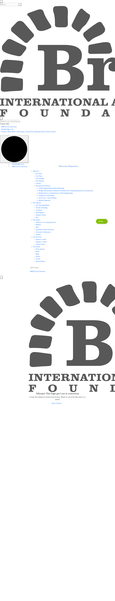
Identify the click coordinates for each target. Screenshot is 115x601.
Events (38, 259)
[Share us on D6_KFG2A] (93, 166)
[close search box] (1, 1)
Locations (39, 210)
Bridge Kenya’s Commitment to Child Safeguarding (56, 193)
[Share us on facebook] (0, 280)
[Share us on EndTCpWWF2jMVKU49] (0, 134)
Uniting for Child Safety (47, 195)
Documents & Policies (43, 186)
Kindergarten (40, 212)
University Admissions (43, 232)
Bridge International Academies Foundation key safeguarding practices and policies (66, 190)
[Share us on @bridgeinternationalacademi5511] (83, 166)
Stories (38, 256)
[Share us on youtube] (2, 280)
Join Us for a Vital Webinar (48, 198)
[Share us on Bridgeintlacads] (88, 166)
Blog (37, 254)
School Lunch (40, 244)
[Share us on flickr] (5, 280)
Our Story (39, 173)
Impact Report (40, 261)
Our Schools (37, 203)
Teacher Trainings (41, 208)
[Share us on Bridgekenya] (86, 166)
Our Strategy (40, 178)
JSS (37, 217)
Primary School (41, 215)
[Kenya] (63, 166)
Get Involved (37, 237)
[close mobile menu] (1, 277)
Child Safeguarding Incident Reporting (51, 188)
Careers (38, 183)
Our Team (39, 176)
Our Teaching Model (42, 205)
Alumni (38, 234)
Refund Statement (44, 200)
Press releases (40, 249)
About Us (36, 171)
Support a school (41, 242)
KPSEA (38, 225)
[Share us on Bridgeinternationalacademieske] (81, 166)
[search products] (20, 4)
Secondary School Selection (45, 229)
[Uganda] (73, 166)
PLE (37, 227)
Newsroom (36, 247)
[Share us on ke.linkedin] (3, 280)
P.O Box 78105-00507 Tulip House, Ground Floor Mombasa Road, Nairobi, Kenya (28, 132)
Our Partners (40, 181)
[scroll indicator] (14, 149)
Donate (101, 221)
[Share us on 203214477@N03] (91, 166)
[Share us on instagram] (4, 280)
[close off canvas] (1, 118)
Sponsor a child (41, 239)
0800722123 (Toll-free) (9, 127)
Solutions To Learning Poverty (46, 222)
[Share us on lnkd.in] (7, 280)
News (37, 251)
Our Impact (36, 220)
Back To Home (57, 403)
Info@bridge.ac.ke (7, 129)
